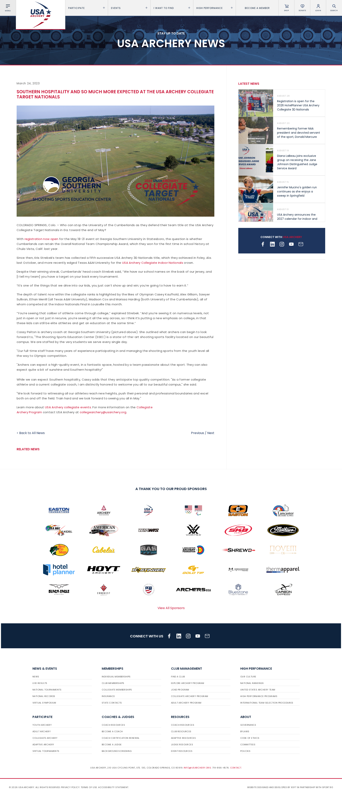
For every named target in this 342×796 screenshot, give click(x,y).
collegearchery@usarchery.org (103, 412)
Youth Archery (42, 724)
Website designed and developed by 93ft (271, 787)
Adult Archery (41, 731)
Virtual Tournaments (45, 751)
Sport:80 (327, 787)
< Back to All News (31, 433)
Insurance (108, 696)
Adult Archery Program (186, 702)
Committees (247, 744)
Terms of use (89, 787)
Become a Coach (112, 731)
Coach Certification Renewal (121, 738)
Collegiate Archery (44, 738)
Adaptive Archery (43, 744)
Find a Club (178, 676)
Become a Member (257, 8)
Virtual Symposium (44, 702)
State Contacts (112, 702)
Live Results (39, 683)
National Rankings (252, 683)
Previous (197, 433)
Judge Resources (182, 744)
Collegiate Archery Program (189, 696)
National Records (43, 696)
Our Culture (248, 676)
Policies (245, 751)
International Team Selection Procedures (266, 702)
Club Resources (181, 731)
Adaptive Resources (183, 738)
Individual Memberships (116, 676)
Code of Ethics (249, 738)
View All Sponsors (171, 608)
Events (116, 8)
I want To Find (164, 8)
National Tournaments (46, 689)
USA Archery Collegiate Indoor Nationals (152, 263)
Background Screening (117, 751)
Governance (248, 724)
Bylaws (244, 731)
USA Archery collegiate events (68, 407)
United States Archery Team (257, 689)
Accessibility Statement (113, 787)
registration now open (41, 239)
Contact (235, 767)
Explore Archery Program (187, 683)
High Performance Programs (258, 696)
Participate (76, 8)
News (35, 676)
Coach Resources (113, 724)
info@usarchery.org (197, 767)
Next (210, 433)
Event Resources (181, 751)
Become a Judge (112, 744)
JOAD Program (180, 689)
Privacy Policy (70, 787)
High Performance (209, 8)
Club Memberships (113, 683)
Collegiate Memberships (117, 689)
